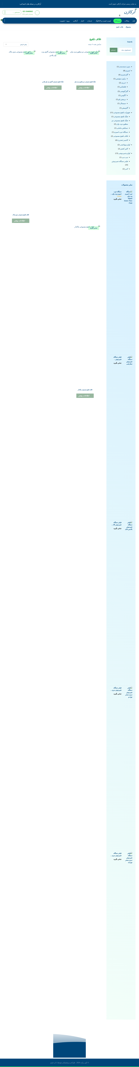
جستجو (113, 50)
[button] (16, 3)
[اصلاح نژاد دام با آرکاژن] (129, 12)
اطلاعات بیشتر (84, 88)
